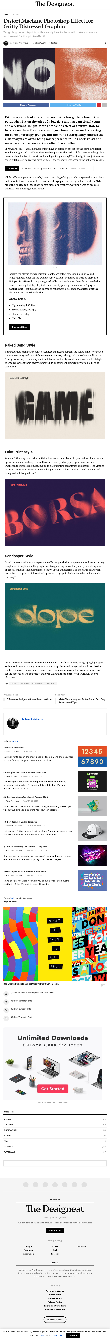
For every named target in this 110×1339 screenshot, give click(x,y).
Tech (6, 1141)
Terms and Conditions (55, 1306)
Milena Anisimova (20, 43)
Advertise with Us (55, 1291)
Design (7, 1119)
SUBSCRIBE (55, 1230)
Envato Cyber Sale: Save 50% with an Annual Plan (24, 772)
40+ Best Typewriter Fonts (22, 1017)
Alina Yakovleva (12, 751)
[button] (8, 232)
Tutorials (9, 1152)
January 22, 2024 (33, 826)
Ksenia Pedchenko (14, 826)
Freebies (8, 1124)
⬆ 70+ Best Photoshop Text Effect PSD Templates (44, 168)
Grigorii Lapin (11, 776)
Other (7, 1136)
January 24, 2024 (30, 801)
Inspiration (9, 1130)
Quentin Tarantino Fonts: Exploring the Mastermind (32, 992)
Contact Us (55, 1294)
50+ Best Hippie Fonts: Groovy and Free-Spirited (24, 871)
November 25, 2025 (29, 776)
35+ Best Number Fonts (13, 747)
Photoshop (37, 684)
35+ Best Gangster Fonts (21, 1001)
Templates (51, 684)
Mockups (25, 684)
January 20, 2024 (34, 851)
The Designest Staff (14, 851)
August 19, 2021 (40, 43)
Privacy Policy (55, 1302)
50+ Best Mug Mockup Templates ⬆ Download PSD (25, 797)
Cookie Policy (55, 1298)
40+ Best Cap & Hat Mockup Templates (20, 822)
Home (5, 14)
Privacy (42, 1335)
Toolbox (15, 14)
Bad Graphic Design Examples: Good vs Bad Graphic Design (31, 984)
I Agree (73, 1335)
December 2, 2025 (30, 751)
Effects (14, 684)
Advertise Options (55, 1320)
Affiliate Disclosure (55, 1309)
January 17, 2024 (34, 875)
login (12, 898)
